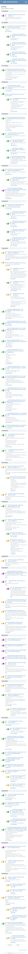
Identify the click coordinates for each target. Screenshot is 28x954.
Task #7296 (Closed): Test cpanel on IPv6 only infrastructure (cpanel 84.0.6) (19, 179)
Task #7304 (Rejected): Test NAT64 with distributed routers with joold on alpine (16, 118)
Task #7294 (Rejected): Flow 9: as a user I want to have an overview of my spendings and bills (17, 322)
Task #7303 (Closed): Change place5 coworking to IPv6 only (16, 133)
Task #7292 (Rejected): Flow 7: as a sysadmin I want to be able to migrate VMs (17, 340)
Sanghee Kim (8, 754)
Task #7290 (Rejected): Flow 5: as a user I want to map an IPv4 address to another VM (16, 368)
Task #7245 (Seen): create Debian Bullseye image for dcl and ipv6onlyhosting (16, 645)
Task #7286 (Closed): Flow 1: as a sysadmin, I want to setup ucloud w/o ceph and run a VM (17, 414)
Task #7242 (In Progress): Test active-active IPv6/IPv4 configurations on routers (18, 811)
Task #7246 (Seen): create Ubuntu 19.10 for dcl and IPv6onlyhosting (16, 639)
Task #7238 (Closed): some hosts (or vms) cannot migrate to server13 (16, 847)
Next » (18, 945)
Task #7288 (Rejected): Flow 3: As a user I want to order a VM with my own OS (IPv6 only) (16, 389)
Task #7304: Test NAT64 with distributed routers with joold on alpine (16, 26)
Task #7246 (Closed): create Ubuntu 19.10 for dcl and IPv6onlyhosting (16, 752)
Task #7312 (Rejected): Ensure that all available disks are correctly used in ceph (16, 70)
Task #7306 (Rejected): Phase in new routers (20, 99)
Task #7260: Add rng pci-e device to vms (17, 581)
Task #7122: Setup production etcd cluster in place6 (19, 776)
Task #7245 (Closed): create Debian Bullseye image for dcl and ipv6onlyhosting (15, 759)
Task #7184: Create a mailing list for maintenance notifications (16, 897)
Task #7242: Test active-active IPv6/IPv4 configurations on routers (16, 803)
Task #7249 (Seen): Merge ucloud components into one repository (15, 623)
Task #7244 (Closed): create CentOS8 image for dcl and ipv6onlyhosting (15, 765)
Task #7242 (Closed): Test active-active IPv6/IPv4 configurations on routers (19, 820)
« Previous (10, 945)
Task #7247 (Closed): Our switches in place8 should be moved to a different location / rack (16, 738)
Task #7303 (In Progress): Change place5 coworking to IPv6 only (18, 149)
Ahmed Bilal (7, 259)
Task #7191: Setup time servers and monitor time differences (16, 252)
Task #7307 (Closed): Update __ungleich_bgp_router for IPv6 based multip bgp (15, 87)
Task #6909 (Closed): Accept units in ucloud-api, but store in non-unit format (16, 611)
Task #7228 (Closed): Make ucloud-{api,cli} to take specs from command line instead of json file (16, 601)
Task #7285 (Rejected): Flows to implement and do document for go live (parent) (17, 426)
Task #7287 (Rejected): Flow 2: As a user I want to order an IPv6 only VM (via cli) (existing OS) (16, 401)
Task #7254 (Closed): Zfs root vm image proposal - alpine (17, 663)
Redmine (10, 953)
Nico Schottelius (8, 31)
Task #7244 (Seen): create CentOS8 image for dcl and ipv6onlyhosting (16, 650)
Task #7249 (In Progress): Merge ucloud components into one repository (16, 676)
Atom (26, 950)
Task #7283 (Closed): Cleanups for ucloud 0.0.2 (16, 450)
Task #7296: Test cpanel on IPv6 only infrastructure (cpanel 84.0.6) (15, 170)
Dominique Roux (8, 198)
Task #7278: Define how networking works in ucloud (16, 494)
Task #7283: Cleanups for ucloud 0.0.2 (17, 262)
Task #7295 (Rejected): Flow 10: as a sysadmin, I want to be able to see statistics (15, 310)
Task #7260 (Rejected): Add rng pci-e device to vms (19, 588)
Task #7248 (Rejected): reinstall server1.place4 (15, 721)
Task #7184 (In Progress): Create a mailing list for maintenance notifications (19, 917)
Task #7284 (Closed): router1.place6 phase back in (16, 434)
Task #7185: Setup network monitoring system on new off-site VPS (19, 937)
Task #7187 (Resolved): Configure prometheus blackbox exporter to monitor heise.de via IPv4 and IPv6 (16, 189)
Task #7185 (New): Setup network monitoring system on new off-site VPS (16, 923)
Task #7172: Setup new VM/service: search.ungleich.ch (16, 520)
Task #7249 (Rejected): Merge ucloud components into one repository (15, 685)
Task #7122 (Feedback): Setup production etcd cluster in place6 (17, 771)
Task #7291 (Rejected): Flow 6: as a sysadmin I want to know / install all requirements (15, 351)
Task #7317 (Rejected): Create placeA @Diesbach (16, 15)
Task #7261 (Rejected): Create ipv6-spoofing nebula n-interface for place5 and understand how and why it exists (17, 572)
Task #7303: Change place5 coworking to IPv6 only (18, 140)
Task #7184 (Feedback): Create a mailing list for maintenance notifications (19, 909)
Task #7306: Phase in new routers (16, 94)
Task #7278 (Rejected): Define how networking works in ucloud (15, 505)
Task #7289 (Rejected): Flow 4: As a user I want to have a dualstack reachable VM (16, 376)
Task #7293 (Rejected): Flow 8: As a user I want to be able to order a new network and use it (16, 329)
